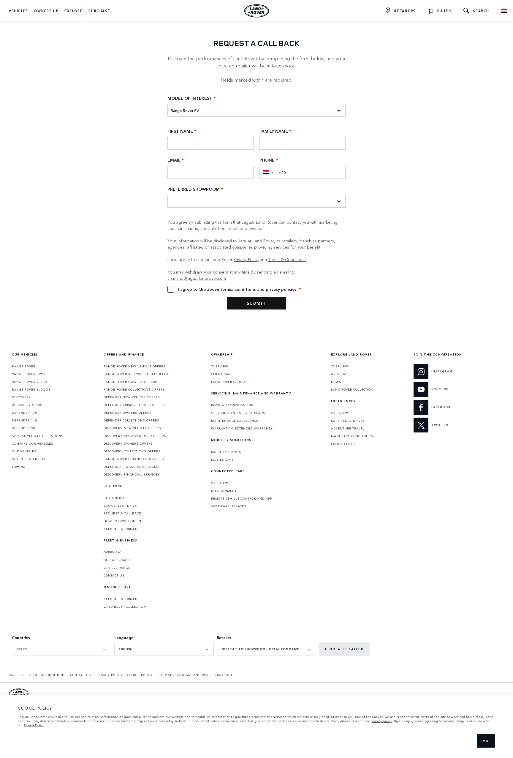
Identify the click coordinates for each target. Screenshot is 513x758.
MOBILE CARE (222, 459)
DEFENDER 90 (23, 428)
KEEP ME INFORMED (120, 529)
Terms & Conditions (287, 259)
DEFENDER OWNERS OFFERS (128, 412)
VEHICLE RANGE (117, 568)
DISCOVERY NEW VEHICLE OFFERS (132, 428)
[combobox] (61, 649)
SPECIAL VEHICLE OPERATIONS (38, 436)
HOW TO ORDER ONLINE (123, 521)
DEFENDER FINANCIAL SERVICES (131, 467)
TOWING (19, 467)
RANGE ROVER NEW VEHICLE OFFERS (135, 366)
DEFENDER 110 (24, 420)
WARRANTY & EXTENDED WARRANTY (242, 428)
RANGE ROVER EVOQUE (31, 389)
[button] (267, 172)
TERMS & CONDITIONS (47, 675)
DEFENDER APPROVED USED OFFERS (134, 405)
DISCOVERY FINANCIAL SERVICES (132, 474)
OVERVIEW (112, 552)
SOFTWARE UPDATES (228, 506)
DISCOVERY (21, 397)
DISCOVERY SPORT (27, 405)
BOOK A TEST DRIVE (120, 505)
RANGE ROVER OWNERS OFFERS (130, 382)
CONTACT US (114, 575)
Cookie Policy (34, 725)
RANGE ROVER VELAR (29, 382)
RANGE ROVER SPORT (29, 374)
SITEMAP (164, 675)
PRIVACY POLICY (109, 675)
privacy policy (381, 721)
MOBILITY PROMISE (227, 452)
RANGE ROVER (23, 366)
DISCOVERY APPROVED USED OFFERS (135, 436)
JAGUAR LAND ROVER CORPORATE (205, 675)
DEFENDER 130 (24, 412)
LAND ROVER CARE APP (230, 382)
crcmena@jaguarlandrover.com (196, 278)
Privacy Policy (246, 259)
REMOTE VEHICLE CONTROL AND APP (241, 498)
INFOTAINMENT (224, 491)
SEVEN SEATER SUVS (30, 459)
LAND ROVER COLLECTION (125, 606)
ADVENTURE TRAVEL (348, 428)
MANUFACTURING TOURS (352, 436)
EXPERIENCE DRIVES (348, 421)
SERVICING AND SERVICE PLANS (238, 413)
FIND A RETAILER (344, 649)
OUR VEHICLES (24, 451)
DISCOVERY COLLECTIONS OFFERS (132, 451)
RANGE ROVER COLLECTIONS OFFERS (134, 389)
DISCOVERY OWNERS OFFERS (128, 443)
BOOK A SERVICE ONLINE (232, 405)
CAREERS (16, 675)
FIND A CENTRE (344, 444)
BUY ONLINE (114, 498)
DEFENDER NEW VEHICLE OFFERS (132, 397)
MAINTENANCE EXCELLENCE (234, 421)
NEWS (336, 382)
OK (486, 741)
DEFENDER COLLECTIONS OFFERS (131, 420)
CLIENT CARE (221, 374)
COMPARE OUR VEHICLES (32, 443)
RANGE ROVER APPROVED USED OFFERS (137, 374)
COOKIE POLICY (140, 675)
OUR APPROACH (117, 560)
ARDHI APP (340, 374)
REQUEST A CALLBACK (122, 513)
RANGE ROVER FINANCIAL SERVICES (134, 459)
